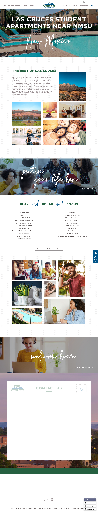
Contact (75, 5)
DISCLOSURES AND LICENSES (80, 508)
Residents (84, 5)
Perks (17, 5)
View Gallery (87, 189)
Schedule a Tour (33, 99)
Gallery (25, 5)
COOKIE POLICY (67, 508)
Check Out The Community (49, 248)
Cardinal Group (26, 508)
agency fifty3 (48, 508)
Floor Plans (9, 5)
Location (66, 5)
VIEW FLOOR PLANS (84, 367)
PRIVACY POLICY (57, 508)
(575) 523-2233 (88, 2)
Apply (92, 5)
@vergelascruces (49, 471)
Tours (31, 5)
